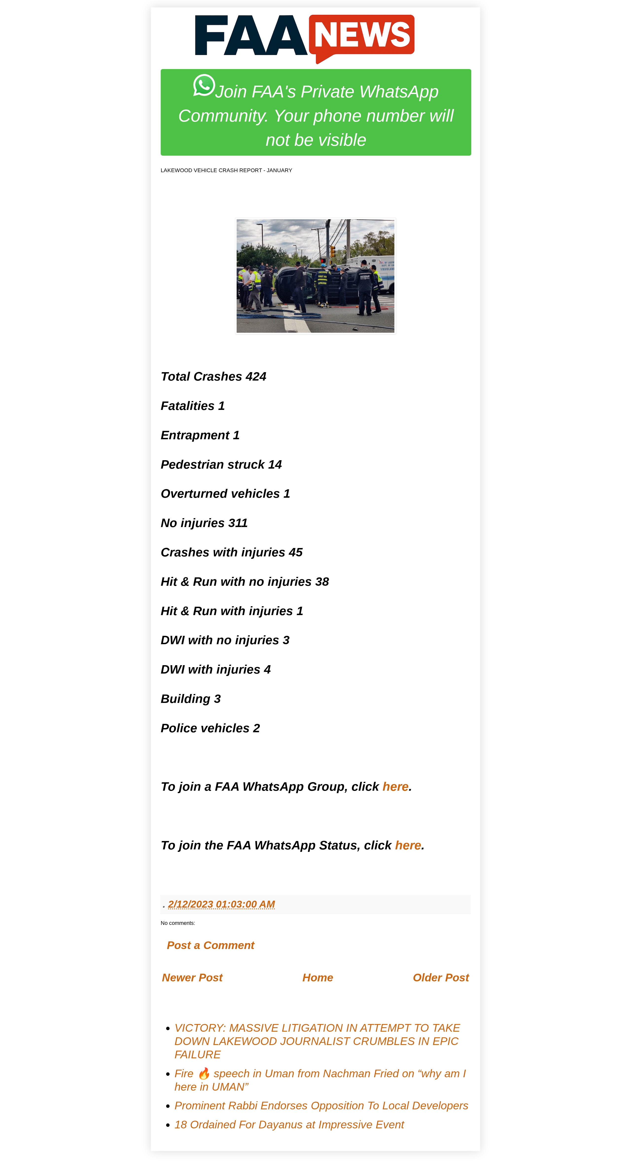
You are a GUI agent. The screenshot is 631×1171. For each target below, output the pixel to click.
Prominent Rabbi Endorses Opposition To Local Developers (322, 1105)
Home (317, 977)
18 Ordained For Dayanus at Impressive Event (289, 1124)
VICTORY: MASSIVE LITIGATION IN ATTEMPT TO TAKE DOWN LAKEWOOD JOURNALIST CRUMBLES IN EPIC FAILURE (317, 1041)
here (396, 786)
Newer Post (192, 977)
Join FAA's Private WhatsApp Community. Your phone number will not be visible (316, 115)
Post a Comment (210, 945)
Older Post (441, 977)
